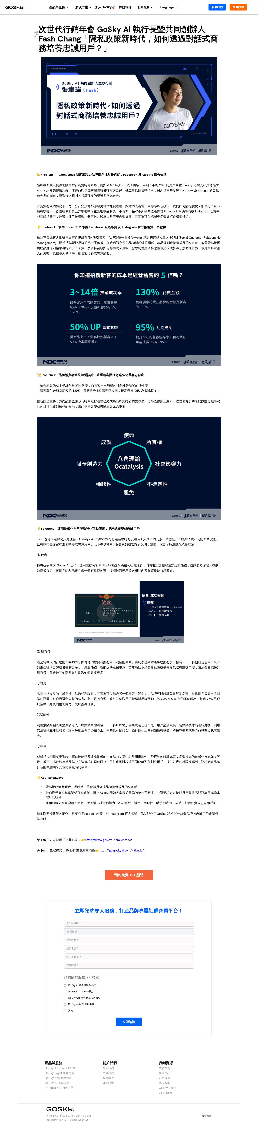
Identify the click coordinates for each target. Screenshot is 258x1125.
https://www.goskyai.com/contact (108, 840)
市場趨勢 (164, 1078)
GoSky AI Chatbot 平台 (60, 1068)
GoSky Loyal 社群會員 (59, 1073)
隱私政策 (108, 1083)
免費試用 (238, 7)
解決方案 (164, 1083)
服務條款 (206, 1116)
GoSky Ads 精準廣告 (58, 1078)
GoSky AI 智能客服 (57, 1083)
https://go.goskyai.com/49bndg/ (121, 850)
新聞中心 (164, 1073)
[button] (59, 7)
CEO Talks (166, 1092)
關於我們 (108, 1073)
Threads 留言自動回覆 (59, 1087)
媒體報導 (108, 1078)
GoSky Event (167, 1087)
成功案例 (164, 1068)
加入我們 (108, 1068)
